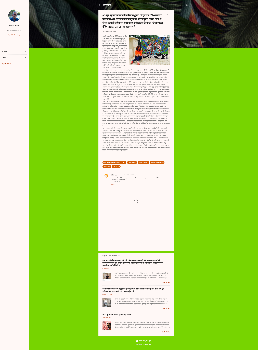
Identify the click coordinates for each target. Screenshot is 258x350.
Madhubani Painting (157, 162)
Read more (166, 282)
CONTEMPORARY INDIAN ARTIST (114, 162)
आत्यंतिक (107, 4)
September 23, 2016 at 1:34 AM (126, 175)
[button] (168, 14)
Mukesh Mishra (14, 25)
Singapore (106, 166)
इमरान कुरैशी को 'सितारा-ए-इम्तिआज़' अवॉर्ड (116, 314)
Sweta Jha (116, 166)
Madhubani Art (143, 162)
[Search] (187, 5)
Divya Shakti (132, 162)
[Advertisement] (181, 40)
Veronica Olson (147, 344)
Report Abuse (6, 64)
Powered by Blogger (144, 341)
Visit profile (14, 34)
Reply (113, 184)
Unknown (114, 175)
